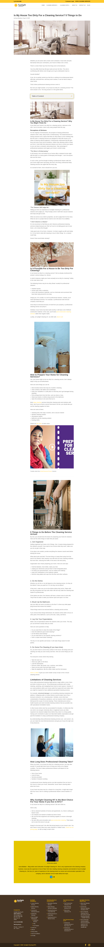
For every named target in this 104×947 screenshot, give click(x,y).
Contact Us (33, 927)
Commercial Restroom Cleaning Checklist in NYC (85, 908)
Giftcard (33, 929)
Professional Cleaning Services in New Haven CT (68, 924)
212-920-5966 (18, 1)
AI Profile (33, 935)
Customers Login (70, 1)
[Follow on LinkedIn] (51, 877)
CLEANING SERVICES (51, 5)
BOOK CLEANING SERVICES (82, 1)
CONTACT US (82, 5)
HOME (43, 5)
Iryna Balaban (18, 18)
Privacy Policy (34, 931)
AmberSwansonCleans (46, 471)
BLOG (88, 5)
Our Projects (36, 925)
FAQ (34, 923)
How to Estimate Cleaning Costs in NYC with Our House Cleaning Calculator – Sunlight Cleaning (85, 914)
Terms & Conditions (35, 933)
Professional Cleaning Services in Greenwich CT (68, 929)
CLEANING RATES (64, 5)
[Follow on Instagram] (54, 877)
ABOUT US (74, 5)
